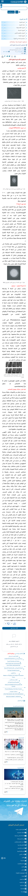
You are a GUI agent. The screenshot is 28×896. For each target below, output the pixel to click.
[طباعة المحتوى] (2, 56)
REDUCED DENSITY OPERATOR (13, 696)
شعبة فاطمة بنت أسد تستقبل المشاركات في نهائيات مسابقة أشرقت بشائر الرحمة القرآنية (14, 720)
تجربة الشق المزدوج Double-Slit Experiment (13, 658)
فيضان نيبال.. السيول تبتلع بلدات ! (17, 781)
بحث (17, 12)
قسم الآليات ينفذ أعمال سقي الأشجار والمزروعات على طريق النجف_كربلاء (14, 729)
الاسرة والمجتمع (21, 848)
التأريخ (23, 857)
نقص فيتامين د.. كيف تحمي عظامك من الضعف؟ (14, 759)
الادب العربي (21, 854)
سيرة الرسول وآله (20, 839)
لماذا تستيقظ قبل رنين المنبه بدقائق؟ (16, 786)
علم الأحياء (22, 885)
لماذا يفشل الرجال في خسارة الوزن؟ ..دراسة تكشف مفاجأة (14, 755)
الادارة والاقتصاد (21, 863)
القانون (22, 867)
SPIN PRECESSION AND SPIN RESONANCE (13, 694)
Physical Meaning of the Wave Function (13, 689)
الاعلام (22, 870)
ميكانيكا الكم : (12, 42)
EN (1, 5)
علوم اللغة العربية (20, 851)
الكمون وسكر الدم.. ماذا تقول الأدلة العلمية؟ (15, 757)
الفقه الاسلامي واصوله (19, 835)
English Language (20, 873)
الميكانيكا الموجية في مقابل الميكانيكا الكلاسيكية (13, 668)
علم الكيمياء (22, 882)
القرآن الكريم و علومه (20, 829)
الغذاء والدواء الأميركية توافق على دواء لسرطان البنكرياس (14, 752)
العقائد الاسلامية (20, 832)
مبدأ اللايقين (13, 673)
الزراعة (23, 876)
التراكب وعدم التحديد (13, 679)
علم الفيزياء (23, 19)
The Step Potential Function (13, 670)
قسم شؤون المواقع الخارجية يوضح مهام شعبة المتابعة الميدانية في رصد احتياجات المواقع (14, 726)
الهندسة (22, 891)
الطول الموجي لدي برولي (13, 656)
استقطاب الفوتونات (13, 691)
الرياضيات (22, 888)
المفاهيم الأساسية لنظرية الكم (13, 682)
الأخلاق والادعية (21, 845)
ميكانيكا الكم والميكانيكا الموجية (13, 661)
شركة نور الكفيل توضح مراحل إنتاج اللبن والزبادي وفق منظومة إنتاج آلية (14, 723)
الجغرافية (22, 860)
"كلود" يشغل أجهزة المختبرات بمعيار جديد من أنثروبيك (14, 784)
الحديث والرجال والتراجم (19, 842)
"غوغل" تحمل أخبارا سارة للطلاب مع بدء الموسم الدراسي (14, 789)
